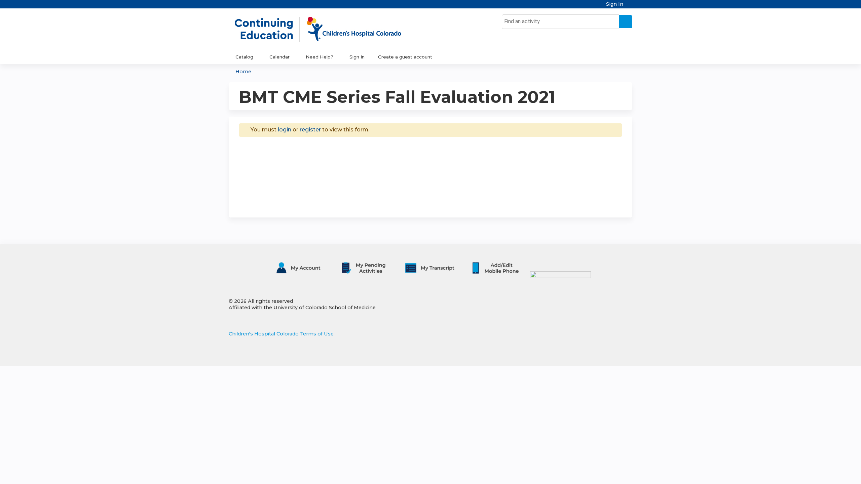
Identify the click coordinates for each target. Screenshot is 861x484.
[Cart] (630, 6)
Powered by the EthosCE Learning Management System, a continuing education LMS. (608, 355)
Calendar (279, 56)
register (310, 129)
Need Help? (319, 56)
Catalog (244, 56)
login (284, 129)
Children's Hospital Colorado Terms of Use (281, 334)
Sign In (614, 4)
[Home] (325, 29)
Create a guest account (405, 56)
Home (243, 72)
